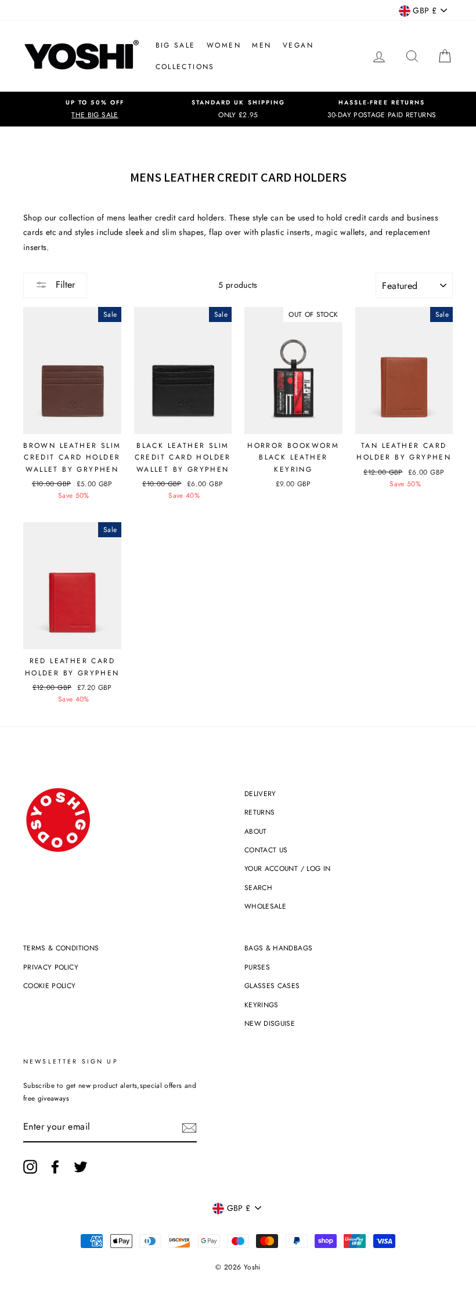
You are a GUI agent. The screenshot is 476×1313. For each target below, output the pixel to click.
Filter (64, 284)
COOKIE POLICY (49, 985)
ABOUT (255, 831)
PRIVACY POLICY (50, 967)
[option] (95, 109)
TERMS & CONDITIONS (61, 948)
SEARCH (258, 887)
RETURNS (259, 812)
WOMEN (224, 45)
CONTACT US (266, 850)
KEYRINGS (261, 1005)
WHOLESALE (265, 906)
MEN (261, 45)
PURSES (257, 967)
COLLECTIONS (185, 67)
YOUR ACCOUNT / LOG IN (287, 868)
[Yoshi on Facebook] (55, 1167)
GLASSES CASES (272, 985)
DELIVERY (260, 793)
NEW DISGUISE (269, 1023)
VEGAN (298, 45)
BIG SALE (176, 45)
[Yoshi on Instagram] (30, 1167)
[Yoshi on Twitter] (81, 1167)
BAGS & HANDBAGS (278, 948)
